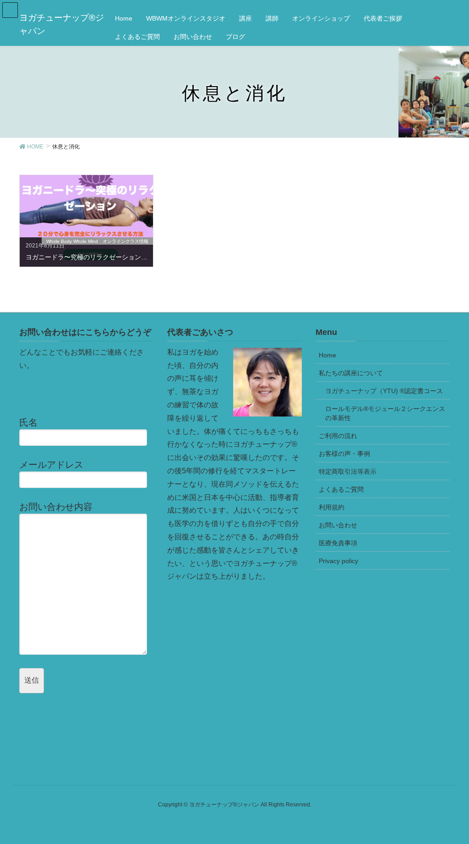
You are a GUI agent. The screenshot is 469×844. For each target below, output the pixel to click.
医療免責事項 (338, 543)
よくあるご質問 (341, 489)
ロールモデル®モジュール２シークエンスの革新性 (385, 413)
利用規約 (331, 507)
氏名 (28, 422)
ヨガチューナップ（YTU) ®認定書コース (384, 391)
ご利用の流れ (338, 435)
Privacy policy (338, 560)
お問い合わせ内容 (56, 507)
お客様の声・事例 (344, 453)
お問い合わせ (338, 525)
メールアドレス (51, 465)
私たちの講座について (351, 373)
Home (327, 355)
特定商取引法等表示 (347, 471)
